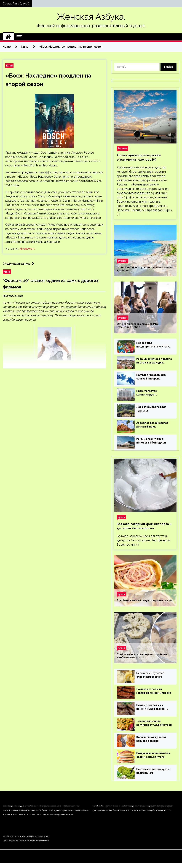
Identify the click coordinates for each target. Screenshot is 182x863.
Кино (9, 65)
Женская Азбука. (91, 17)
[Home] (8, 36)
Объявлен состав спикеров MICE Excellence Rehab (138, 325)
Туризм (122, 148)
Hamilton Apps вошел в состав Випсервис (151, 376)
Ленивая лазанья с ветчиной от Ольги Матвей (154, 723)
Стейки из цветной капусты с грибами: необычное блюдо (142, 656)
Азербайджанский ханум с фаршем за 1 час (145, 600)
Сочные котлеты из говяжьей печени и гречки (153, 691)
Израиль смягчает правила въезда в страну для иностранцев (154, 361)
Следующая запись (16, 263)
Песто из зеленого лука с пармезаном (152, 771)
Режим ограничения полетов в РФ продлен (151, 440)
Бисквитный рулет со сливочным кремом (150, 675)
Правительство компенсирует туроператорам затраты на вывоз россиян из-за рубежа (152, 393)
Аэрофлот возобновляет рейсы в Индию (152, 424)
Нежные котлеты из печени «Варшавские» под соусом (151, 707)
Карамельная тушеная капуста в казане (151, 739)
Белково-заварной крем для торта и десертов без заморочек (144, 526)
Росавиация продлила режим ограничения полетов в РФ (139, 157)
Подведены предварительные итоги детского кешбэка (152, 345)
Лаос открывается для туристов (151, 408)
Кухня (121, 517)
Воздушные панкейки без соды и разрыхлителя (153, 755)
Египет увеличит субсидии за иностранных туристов (145, 269)
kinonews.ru (27, 248)
